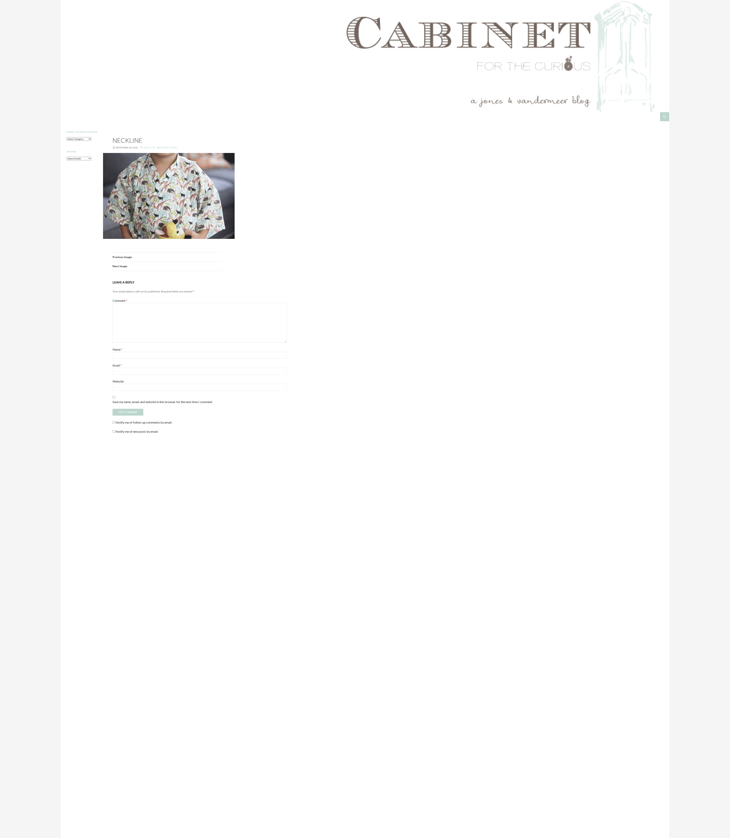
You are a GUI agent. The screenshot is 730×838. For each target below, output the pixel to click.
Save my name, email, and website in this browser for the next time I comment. (163, 402)
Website (118, 381)
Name (117, 349)
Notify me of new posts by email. (137, 431)
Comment (120, 300)
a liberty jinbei (169, 147)
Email (117, 365)
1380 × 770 (149, 147)
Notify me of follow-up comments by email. (144, 422)
